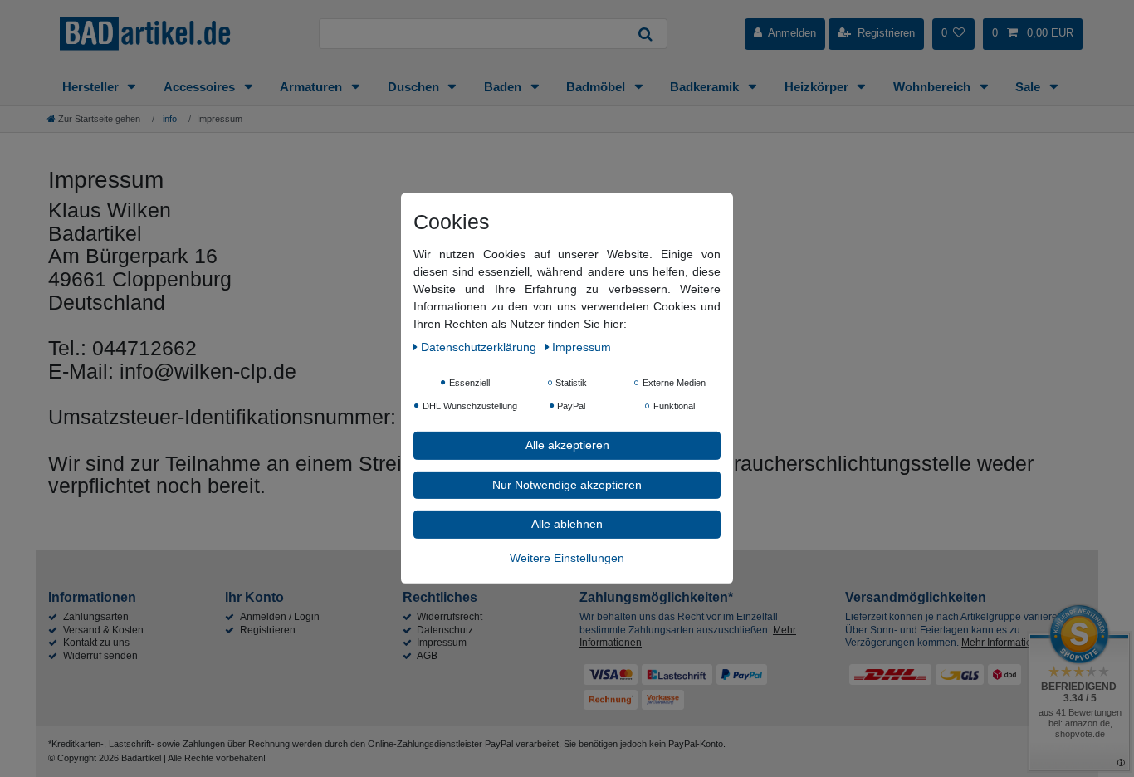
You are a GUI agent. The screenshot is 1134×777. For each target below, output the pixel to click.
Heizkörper (818, 87)
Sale (1029, 87)
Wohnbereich (933, 87)
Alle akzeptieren (567, 445)
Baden (504, 87)
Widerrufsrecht (449, 617)
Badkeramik (706, 87)
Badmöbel (597, 87)
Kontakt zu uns (96, 642)
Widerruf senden (100, 656)
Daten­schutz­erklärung (480, 347)
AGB (427, 656)
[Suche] (645, 33)
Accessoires (201, 87)
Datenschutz (445, 630)
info (168, 119)
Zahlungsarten (96, 617)
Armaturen (312, 87)
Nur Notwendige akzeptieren (567, 484)
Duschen (415, 87)
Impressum (442, 642)
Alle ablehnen (567, 523)
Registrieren (268, 630)
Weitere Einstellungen (567, 557)
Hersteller (92, 87)
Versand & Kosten (103, 630)
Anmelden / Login (280, 617)
